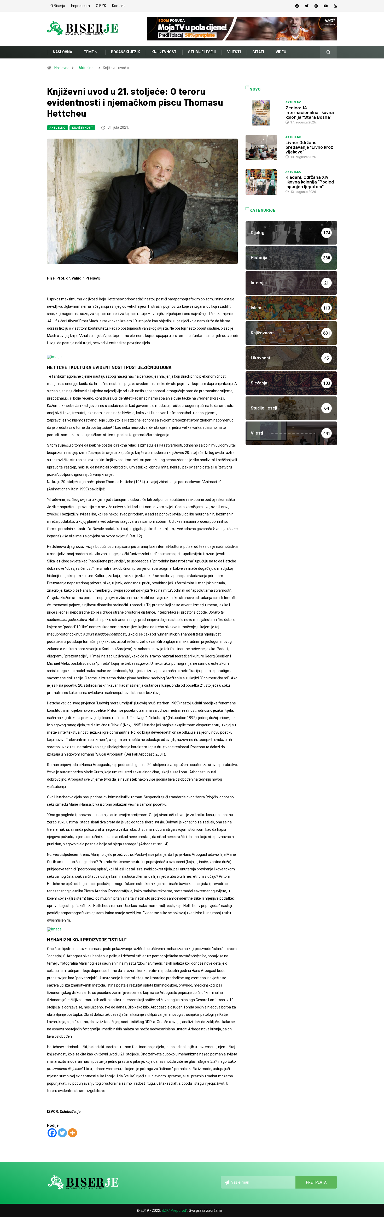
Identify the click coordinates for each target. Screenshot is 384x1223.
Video (281, 52)
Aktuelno (86, 68)
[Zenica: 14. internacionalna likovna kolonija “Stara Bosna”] (263, 113)
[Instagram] (316, 6)
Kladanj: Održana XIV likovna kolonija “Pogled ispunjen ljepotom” (310, 181)
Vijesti (234, 52)
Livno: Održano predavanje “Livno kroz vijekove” (309, 147)
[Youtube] (326, 6)
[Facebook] (297, 6)
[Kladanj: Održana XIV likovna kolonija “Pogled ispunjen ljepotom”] (263, 182)
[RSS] (335, 6)
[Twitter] (307, 6)
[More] (72, 1132)
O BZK (101, 6)
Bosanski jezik (125, 52)
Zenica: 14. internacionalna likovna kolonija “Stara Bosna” (310, 112)
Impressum (80, 6)
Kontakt (118, 6)
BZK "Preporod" (174, 1210)
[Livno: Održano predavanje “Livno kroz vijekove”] (263, 147)
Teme (89, 52)
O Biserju (57, 6)
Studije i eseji (202, 52)
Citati (258, 52)
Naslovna (62, 52)
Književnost (164, 52)
